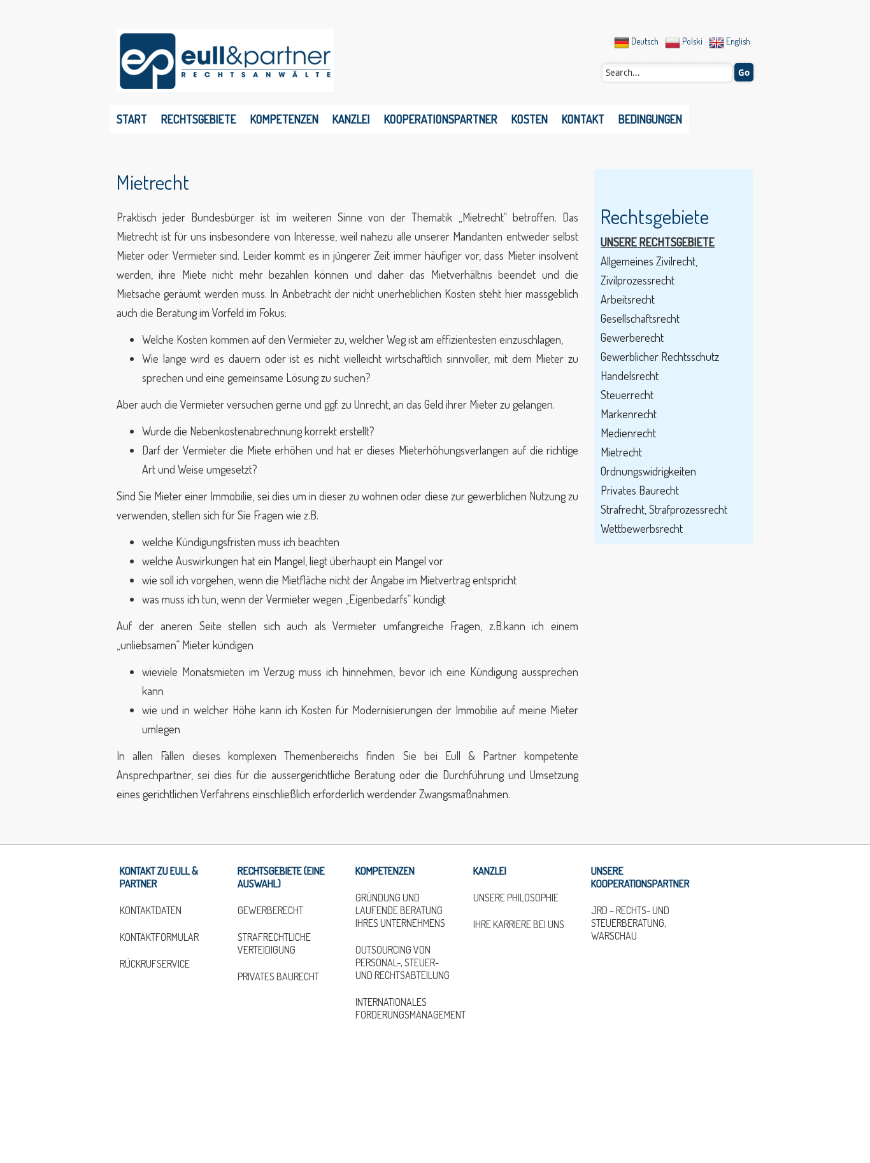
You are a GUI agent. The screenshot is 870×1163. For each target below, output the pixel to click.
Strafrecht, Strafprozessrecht (664, 509)
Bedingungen (650, 119)
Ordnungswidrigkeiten (648, 471)
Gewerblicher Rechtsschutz (660, 356)
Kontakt (583, 119)
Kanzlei (351, 119)
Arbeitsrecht (628, 299)
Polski (691, 41)
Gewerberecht (632, 337)
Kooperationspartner (440, 119)
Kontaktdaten (151, 910)
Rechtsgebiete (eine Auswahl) (281, 877)
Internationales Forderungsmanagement (404, 1008)
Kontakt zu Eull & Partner (159, 877)
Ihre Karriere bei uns (518, 924)
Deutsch (644, 41)
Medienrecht (628, 433)
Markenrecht (629, 414)
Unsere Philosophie (516, 897)
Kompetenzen (284, 119)
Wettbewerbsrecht (642, 528)
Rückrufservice (155, 963)
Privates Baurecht (640, 490)
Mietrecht (153, 182)
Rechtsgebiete (198, 119)
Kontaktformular (159, 937)
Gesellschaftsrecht (640, 318)
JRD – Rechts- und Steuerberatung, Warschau (630, 923)
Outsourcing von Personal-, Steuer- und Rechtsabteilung (402, 962)
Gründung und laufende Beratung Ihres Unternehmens (400, 910)
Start (132, 119)
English (737, 41)
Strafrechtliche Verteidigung (274, 943)
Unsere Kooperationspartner (640, 877)
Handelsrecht (630, 376)
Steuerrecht (627, 395)
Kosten (529, 119)
